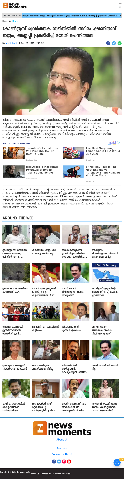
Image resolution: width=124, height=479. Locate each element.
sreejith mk (11, 43)
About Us (62, 440)
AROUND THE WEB (18, 219)
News (15, 21)
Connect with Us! (62, 454)
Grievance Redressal (62, 474)
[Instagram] (64, 462)
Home (5, 21)
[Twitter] (59, 462)
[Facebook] (54, 462)
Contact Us (46, 474)
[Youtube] (69, 462)
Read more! (62, 448)
